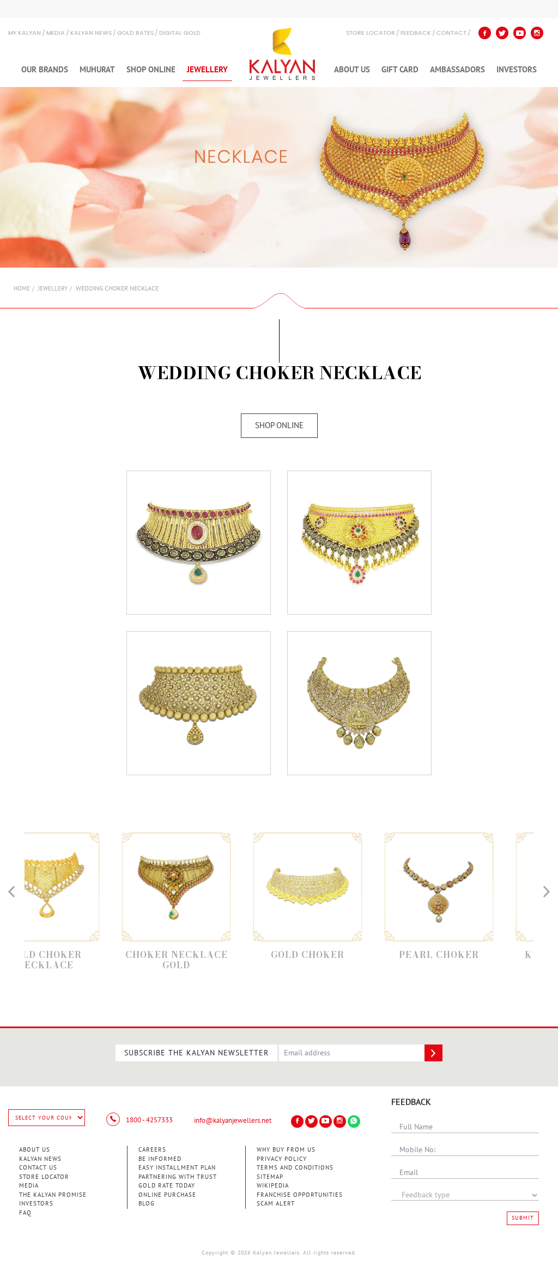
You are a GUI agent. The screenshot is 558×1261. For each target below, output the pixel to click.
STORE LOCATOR (370, 33)
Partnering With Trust (177, 1176)
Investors (516, 70)
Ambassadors (457, 70)
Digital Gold (180, 33)
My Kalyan (24, 33)
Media (55, 33)
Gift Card (399, 70)
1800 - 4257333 (148, 1120)
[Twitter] (502, 33)
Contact (451, 33)
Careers (152, 1149)
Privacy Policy (282, 1159)
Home (22, 288)
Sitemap (270, 1176)
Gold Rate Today (166, 1185)
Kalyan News (91, 33)
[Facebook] (484, 33)
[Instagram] (537, 33)
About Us (352, 70)
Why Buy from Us (286, 1149)
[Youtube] (519, 33)
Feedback (416, 33)
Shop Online (150, 70)
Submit (523, 1218)
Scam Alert (276, 1203)
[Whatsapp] (354, 1121)
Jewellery (207, 70)
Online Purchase (167, 1194)
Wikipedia (273, 1185)
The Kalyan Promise (53, 1194)
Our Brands (44, 70)
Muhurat (97, 70)
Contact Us (38, 1167)
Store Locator (44, 1176)
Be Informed (159, 1159)
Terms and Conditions (295, 1167)
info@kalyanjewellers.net (232, 1120)
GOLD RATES (135, 33)
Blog (146, 1203)
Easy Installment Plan (177, 1167)
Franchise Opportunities (300, 1194)
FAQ (25, 1212)
